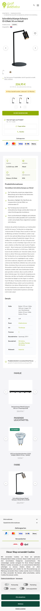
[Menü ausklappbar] (38, 5)
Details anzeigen (21, 608)
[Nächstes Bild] (35, 48)
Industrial (21, 349)
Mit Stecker (22, 345)
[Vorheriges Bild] (5, 48)
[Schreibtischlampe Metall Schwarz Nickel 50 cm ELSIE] (13, 100)
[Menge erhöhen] (25, 107)
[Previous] (6, 392)
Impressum (19, 578)
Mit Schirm (22, 341)
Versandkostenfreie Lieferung (24, 87)
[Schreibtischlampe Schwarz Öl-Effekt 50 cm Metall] (20, 48)
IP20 (23, 178)
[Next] (35, 392)
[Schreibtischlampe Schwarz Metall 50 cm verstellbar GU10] (27, 100)
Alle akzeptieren (20, 597)
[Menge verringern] (16, 107)
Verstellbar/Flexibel (24, 343)
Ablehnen (20, 604)
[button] (20, 519)
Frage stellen (21, 126)
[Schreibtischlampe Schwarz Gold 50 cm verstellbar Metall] (20, 100)
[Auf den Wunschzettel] (35, 33)
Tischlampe (22, 327)
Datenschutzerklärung (8, 578)
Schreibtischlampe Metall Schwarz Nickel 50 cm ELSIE (20, 499)
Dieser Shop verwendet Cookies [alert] (20, 552)
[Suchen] (34, 5)
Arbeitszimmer (23, 323)
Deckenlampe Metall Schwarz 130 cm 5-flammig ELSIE (20, 407)
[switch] (7, 584)
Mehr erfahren (8, 79)
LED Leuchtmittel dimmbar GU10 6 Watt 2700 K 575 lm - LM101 (20, 454)
